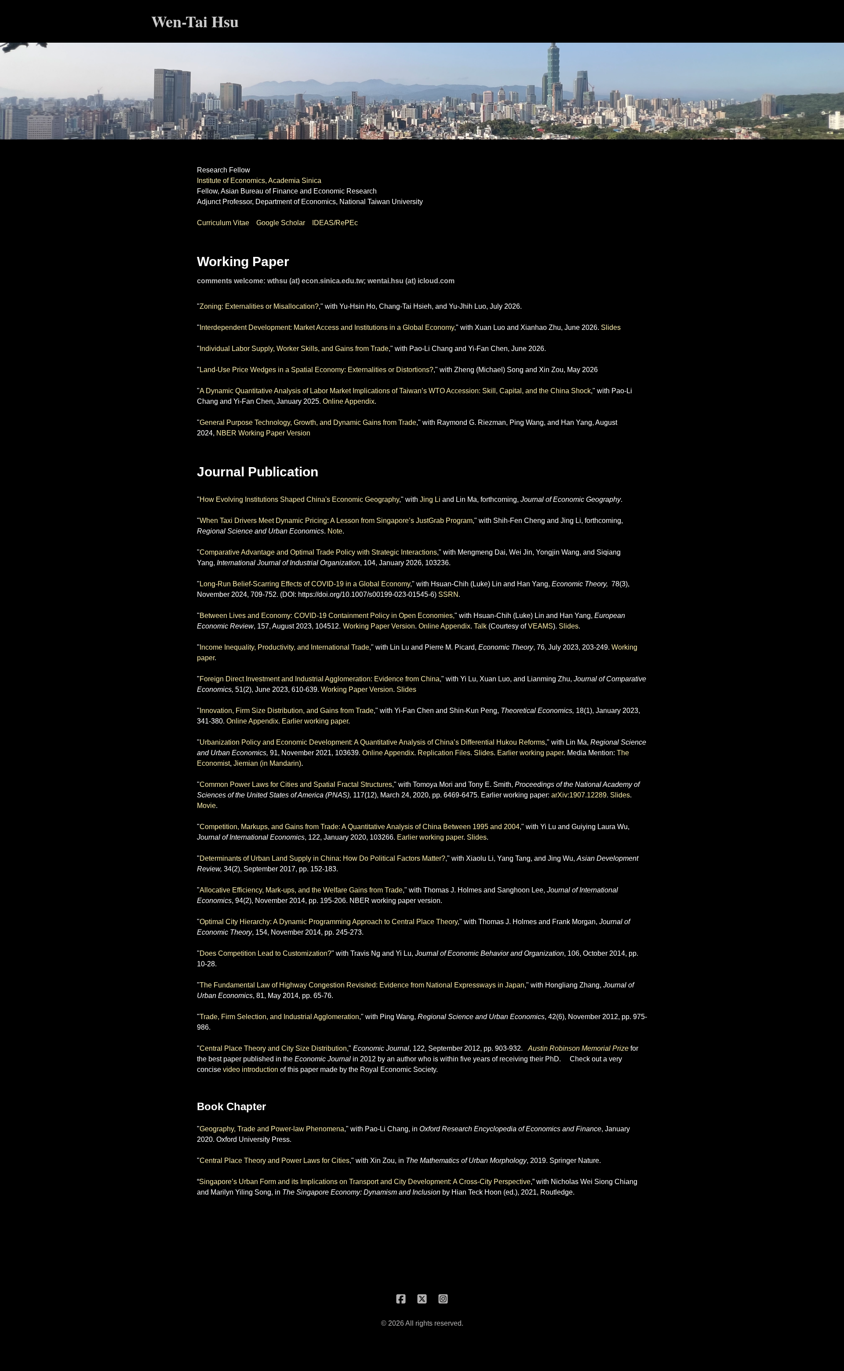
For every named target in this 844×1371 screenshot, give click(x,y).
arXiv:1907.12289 (579, 795)
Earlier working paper (315, 721)
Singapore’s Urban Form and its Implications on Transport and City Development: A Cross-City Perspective (365, 1181)
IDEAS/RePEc (335, 223)
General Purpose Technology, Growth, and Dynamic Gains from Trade (308, 422)
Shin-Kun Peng (473, 710)
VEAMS (540, 626)
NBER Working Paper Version (263, 433)
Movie (206, 805)
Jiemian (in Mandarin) (267, 763)
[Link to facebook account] (401, 1299)
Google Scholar (280, 223)
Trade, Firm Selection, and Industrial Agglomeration (279, 1016)
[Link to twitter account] (422, 1299)
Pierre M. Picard (450, 647)
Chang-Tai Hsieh (405, 306)
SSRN (448, 594)
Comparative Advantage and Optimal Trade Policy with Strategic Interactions (318, 552)
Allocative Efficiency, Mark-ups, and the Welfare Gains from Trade (301, 890)
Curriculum (215, 223)
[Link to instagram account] (443, 1299)
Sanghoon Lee (520, 890)
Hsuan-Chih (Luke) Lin (466, 584)
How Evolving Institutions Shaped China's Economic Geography (299, 499)
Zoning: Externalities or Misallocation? (259, 306)
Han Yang (576, 422)
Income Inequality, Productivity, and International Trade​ (284, 647)
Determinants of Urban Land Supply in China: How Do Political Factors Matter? (322, 858)
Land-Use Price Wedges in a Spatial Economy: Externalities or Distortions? (316, 369)
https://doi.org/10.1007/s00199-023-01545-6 (366, 594)
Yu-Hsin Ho (357, 306)
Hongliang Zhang (572, 985)
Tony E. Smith (489, 784)
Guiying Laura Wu (599, 826)
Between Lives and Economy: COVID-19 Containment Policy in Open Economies (326, 615)
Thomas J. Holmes (452, 890)
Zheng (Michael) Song (489, 369)
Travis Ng (365, 953)
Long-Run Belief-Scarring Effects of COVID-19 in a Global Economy (305, 584)
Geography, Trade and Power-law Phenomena (272, 1129)
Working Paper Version (379, 626)
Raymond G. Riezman (471, 422)
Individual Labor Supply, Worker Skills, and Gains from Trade (294, 348)
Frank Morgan (574, 921)
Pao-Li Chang (431, 348)
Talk (480, 626)
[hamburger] (249, 21)
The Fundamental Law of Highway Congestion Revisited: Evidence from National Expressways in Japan (362, 985)
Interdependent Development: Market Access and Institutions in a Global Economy (327, 327)
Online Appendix (349, 401)
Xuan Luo (490, 327)
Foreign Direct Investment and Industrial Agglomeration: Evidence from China (320, 679)
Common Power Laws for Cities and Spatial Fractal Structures (296, 784)
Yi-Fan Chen (488, 348)
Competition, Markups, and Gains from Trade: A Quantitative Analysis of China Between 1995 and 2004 (360, 826)
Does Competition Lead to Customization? (265, 953)
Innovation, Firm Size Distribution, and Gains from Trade (287, 710)
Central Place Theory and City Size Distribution (273, 1048)
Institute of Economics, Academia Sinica (259, 180)
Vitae (241, 223)
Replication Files (444, 753)
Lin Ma (466, 499)
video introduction (250, 1069)
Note (334, 531)
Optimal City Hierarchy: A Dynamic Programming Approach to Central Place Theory (329, 921)
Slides (611, 327)
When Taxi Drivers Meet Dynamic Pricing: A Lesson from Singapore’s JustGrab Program (336, 520)
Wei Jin (520, 552)
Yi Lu (468, 679)
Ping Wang (526, 422)
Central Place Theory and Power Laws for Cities (274, 1160)
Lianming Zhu (548, 679)
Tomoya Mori (433, 784)
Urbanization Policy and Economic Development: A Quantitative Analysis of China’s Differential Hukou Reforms (372, 742)
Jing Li (430, 499)
